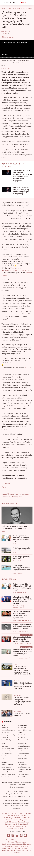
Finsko (20, 496)
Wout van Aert (22, 738)
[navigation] (2, 2)
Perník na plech (22, 758)
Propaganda (24, 494)
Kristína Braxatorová (18, 606)
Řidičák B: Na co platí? (24, 772)
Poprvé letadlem (6, 767)
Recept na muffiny (23, 749)
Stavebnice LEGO (7, 803)
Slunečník (17, 794)
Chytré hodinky (24, 806)
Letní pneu (27, 803)
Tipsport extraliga (7, 751)
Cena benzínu (21, 785)
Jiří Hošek (6, 31)
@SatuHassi (16, 268)
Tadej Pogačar (22, 735)
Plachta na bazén (23, 792)
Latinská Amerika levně (8, 775)
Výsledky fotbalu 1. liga (8, 749)
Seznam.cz (23, 2)
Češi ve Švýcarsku (6, 772)
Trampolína (9, 794)
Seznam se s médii (11, 824)
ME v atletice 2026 (7, 754)
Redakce (16, 816)
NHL (3, 758)
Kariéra (21, 813)
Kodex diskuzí (23, 824)
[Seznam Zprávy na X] (13, 835)
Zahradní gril (21, 796)
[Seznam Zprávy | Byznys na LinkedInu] (25, 835)
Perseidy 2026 (12, 785)
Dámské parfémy (18, 803)
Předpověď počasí (26, 782)
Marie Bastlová (23, 658)
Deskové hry (8, 806)
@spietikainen (7, 270)
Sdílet (12, 37)
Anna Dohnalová (24, 620)
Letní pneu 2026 (22, 765)
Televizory (16, 806)
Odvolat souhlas (21, 826)
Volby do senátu (6, 738)
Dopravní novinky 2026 (24, 770)
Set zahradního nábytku (9, 796)
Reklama (23, 816)
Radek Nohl (22, 592)
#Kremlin (5, 257)
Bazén (15, 792)
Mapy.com (16, 782)
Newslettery (11, 826)
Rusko (16, 494)
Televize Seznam (23, 822)
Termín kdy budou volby (8, 735)
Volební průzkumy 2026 (8, 730)
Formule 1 (4, 756)
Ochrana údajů (8, 818)
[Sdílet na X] (6, 487)
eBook (6, 37)
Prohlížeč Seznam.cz (10, 822)
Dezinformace (6, 496)
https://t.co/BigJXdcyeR (22, 270)
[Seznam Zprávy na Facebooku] (8, 835)
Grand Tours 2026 (23, 740)
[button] (31, 42)
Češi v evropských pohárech (16, 787)
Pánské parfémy (16, 808)
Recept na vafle (22, 756)
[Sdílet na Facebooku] (3, 487)
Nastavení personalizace (16, 828)
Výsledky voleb (6, 733)
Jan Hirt (20, 733)
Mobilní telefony (23, 801)
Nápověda (27, 813)
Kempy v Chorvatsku (7, 765)
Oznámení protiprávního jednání (16, 820)
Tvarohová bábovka (23, 754)
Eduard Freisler (24, 643)
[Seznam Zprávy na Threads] (21, 835)
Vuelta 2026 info (22, 728)
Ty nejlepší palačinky (24, 746)
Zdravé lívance (22, 751)
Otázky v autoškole (23, 775)
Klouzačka (23, 794)
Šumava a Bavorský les (8, 770)
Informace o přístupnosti (22, 818)
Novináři (14, 496)
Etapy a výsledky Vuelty (24, 730)
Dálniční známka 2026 (24, 767)
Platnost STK (21, 777)
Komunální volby (6, 740)
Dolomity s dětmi (6, 777)
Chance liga (5, 746)
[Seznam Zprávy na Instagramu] (17, 835)
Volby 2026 (5, 728)
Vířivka (28, 796)
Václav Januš (22, 631)
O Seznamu (13, 813)
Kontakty (10, 816)
